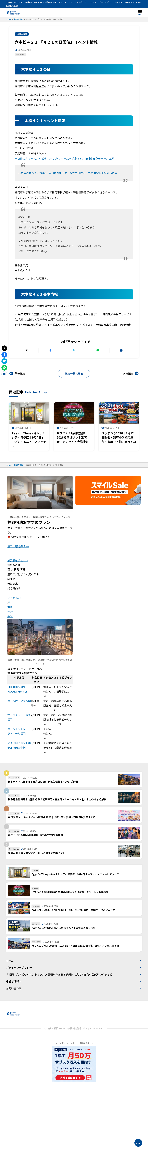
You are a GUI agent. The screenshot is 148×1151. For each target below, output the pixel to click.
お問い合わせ (14, 988)
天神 (10, 611)
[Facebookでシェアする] (50, 350)
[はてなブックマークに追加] (74, 350)
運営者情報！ (14, 981)
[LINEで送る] (98, 350)
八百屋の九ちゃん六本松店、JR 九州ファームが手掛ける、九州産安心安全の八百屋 (64, 158)
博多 (10, 607)
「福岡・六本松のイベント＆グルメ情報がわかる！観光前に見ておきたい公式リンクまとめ (59, 974)
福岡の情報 (22, 34)
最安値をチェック (17, 560)
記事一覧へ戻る (74, 373)
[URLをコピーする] (121, 350)
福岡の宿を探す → (18, 546)
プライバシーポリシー (19, 967)
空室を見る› (14, 597)
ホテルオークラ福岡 (19, 701)
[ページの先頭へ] (138, 1143)
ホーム (10, 960)
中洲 (10, 616)
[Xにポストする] (26, 350)
